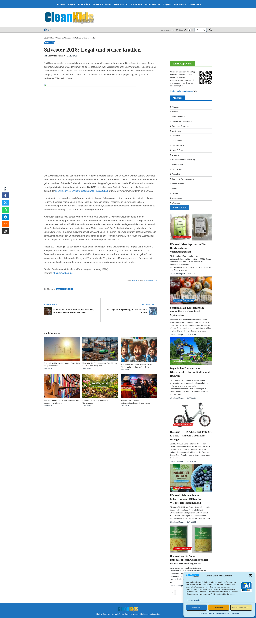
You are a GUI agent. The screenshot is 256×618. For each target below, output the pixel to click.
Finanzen (176, 136)
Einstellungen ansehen (241, 608)
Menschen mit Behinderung (183, 160)
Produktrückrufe (152, 4)
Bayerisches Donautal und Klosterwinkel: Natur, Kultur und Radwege (190, 372)
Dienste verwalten (194, 600)
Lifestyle (175, 155)
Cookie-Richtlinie (205, 613)
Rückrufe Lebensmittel (182, 237)
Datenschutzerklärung (221, 613)
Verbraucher (177, 198)
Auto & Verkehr (178, 116)
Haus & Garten (178, 150)
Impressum (235, 613)
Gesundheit (177, 140)
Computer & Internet (180, 126)
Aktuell (52, 38)
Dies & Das (194, 4)
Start (46, 38)
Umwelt (175, 193)
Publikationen (177, 164)
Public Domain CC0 (150, 280)
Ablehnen (219, 608)
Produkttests (136, 4)
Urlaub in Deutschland (182, 361)
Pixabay (134, 280)
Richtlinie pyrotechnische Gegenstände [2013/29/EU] (81, 191)
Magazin (71, 4)
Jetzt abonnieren (181, 91)
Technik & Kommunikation (183, 179)
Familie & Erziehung (102, 4)
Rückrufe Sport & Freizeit (183, 425)
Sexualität (176, 174)
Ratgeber (167, 4)
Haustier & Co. (121, 4)
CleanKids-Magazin (56, 56)
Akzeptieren (196, 608)
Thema (175, 188)
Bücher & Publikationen (182, 121)
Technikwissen (178, 184)
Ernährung (176, 131)
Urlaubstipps (84, 4)
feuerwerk (60, 289)
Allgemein (60, 38)
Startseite (61, 4)
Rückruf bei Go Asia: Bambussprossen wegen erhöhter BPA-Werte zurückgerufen (189, 559)
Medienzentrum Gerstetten (150, 614)
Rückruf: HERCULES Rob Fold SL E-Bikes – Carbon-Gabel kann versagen (190, 435)
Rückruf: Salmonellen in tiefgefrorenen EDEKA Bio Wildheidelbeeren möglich (185, 499)
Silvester (69, 289)
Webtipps (176, 203)
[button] (250, 575)
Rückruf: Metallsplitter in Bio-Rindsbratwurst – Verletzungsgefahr (188, 248)
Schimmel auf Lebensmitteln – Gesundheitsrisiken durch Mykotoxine (188, 311)
